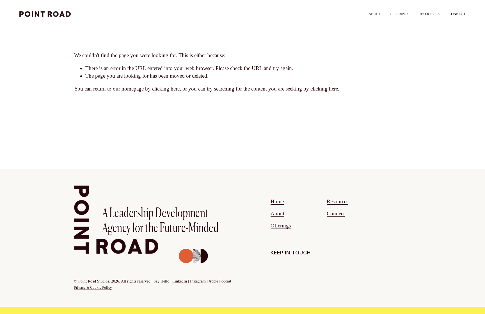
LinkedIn (179, 281)
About (375, 14)
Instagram (198, 281)
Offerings (281, 226)
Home (277, 201)
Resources (429, 14)
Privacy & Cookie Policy (93, 287)
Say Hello (161, 281)
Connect (457, 14)
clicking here (166, 89)
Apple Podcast (220, 281)
